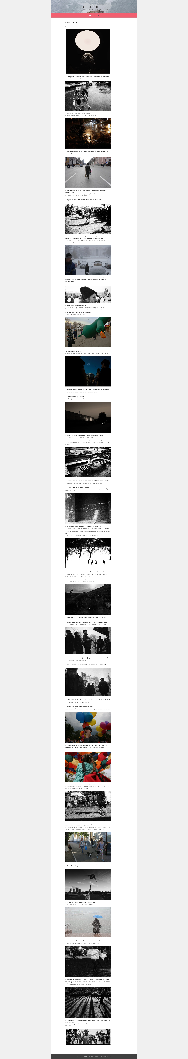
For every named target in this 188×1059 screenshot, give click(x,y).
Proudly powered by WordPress (85, 1056)
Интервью (96, 15)
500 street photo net (94, 7)
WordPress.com (107, 1056)
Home (90, 15)
